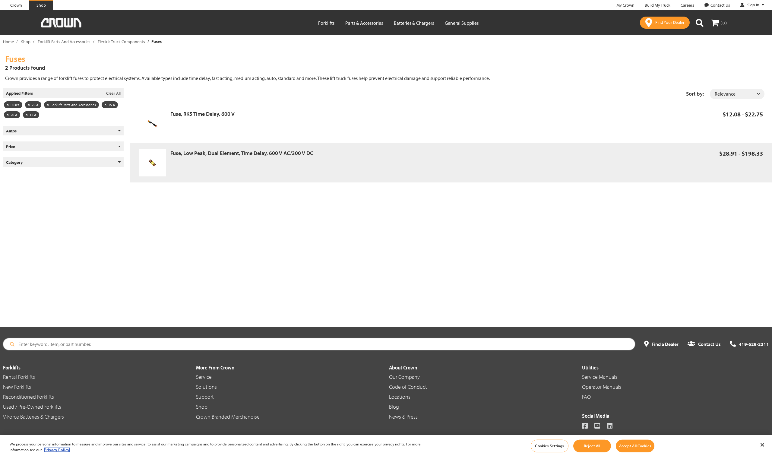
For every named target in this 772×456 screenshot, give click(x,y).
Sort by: (695, 93)
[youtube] (600, 426)
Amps (11, 131)
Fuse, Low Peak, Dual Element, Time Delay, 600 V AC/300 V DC (241, 153)
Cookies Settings (549, 445)
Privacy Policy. (57, 449)
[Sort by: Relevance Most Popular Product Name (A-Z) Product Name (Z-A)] (737, 94)
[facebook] (587, 426)
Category (14, 162)
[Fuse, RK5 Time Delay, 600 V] (154, 123)
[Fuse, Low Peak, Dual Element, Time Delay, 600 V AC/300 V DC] (154, 162)
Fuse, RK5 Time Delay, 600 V (202, 113)
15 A (111, 105)
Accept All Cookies (635, 445)
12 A (33, 114)
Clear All (113, 93)
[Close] (762, 444)
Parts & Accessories (364, 23)
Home (8, 41)
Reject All (592, 445)
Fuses (15, 105)
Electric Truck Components (121, 41)
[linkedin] (612, 426)
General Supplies (462, 23)
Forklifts (326, 23)
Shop (25, 41)
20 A (14, 114)
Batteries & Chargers (414, 23)
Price (10, 146)
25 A (35, 105)
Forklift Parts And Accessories (64, 41)
